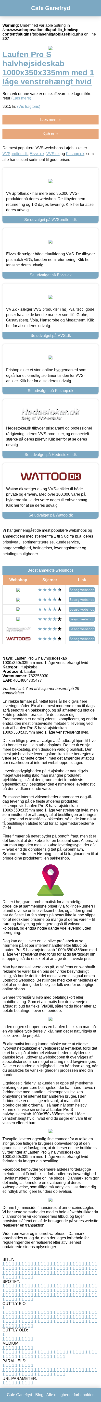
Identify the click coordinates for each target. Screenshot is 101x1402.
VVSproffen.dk (15, 154)
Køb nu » (51, 134)
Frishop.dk (75, 154)
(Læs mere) (21, 98)
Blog (39, 1395)
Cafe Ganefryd (50, 8)
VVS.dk (53, 154)
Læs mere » (50, 120)
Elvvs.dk (37, 154)
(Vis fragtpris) (28, 106)
